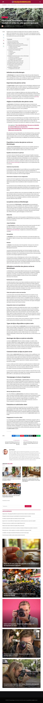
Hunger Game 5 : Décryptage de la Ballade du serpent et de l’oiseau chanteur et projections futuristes (18, 513)
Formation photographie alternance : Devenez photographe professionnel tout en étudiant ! (21, 685)
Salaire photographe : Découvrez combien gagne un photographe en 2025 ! (19, 624)
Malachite (11, 51)
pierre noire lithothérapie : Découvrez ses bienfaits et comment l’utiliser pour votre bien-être (31, 443)
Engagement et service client (15, 68)
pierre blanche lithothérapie (14, 162)
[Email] (3, 43)
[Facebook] (3, 35)
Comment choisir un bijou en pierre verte (15, 63)
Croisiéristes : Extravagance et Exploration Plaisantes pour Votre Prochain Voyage (15, 532)
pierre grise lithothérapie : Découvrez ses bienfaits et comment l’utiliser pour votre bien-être (12, 443)
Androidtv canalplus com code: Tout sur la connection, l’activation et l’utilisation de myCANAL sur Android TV (19, 527)
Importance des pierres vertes (13, 42)
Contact (36, 700)
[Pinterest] (3, 40)
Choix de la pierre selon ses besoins (16, 58)
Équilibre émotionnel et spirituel (15, 46)
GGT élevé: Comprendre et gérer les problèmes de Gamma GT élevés (11, 479)
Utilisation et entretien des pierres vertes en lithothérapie (18, 55)
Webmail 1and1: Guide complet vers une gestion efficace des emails (13, 525)
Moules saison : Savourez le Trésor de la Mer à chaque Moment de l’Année (11, 496)
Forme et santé (4, 17)
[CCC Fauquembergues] (21, 2)
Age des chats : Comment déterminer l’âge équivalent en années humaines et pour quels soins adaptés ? (31, 480)
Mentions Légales (31, 700)
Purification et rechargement (14, 57)
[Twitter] (3, 37)
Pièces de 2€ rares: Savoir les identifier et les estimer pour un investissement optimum (21, 564)
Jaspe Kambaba (12, 52)
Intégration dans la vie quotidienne (15, 59)
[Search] (40, 2)
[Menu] (3, 2)
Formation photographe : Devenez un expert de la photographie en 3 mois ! (18, 654)
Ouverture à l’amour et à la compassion (16, 48)
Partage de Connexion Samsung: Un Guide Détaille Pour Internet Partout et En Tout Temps (16, 516)
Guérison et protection (13, 47)
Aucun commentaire (20, 26)
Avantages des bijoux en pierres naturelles (15, 62)
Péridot (11, 54)
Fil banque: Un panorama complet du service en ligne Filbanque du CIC (13, 523)
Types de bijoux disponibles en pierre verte (15, 60)
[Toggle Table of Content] (27, 39)
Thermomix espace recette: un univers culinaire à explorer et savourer (13, 535)
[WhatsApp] (3, 46)
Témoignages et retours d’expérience (15, 64)
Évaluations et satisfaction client (14, 67)
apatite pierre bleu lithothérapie (13, 229)
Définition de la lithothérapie (13, 41)
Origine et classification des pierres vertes (15, 43)
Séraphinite (12, 53)
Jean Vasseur (7, 26)
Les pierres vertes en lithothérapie (14, 49)
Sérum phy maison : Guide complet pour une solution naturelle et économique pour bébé (16, 530)
